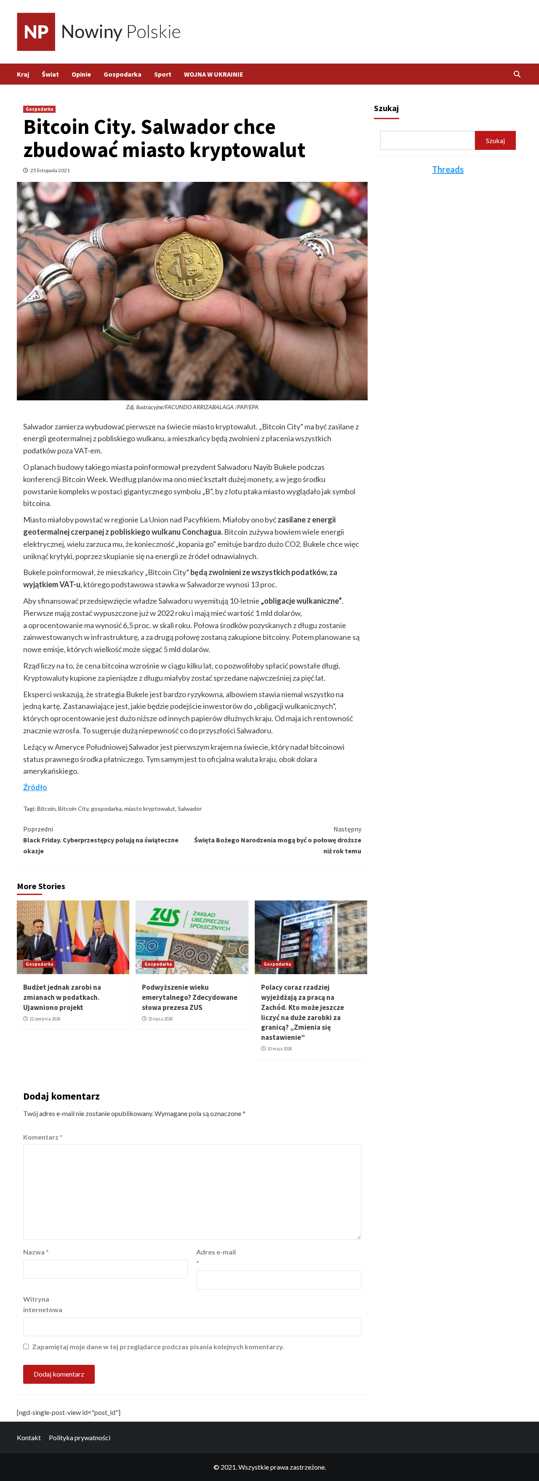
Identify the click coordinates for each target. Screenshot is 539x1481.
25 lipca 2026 (160, 1019)
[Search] (517, 74)
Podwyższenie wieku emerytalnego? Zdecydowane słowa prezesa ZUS (189, 997)
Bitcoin (46, 808)
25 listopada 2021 (50, 170)
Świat (50, 74)
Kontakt (29, 1437)
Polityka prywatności (79, 1437)
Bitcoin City (73, 808)
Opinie (81, 74)
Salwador (190, 808)
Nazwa (36, 1252)
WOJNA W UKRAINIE (213, 74)
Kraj (23, 74)
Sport (162, 74)
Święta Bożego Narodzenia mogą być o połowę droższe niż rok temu (277, 840)
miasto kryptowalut (149, 808)
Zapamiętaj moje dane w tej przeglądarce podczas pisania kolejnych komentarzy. (158, 1346)
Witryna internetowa (42, 1304)
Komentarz (43, 1137)
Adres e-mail (216, 1257)
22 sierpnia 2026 (44, 1019)
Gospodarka (122, 74)
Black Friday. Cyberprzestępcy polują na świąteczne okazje (101, 840)
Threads (448, 169)
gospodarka (106, 808)
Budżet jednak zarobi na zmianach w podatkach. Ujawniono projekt (62, 997)
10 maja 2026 (279, 1049)
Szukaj (386, 108)
